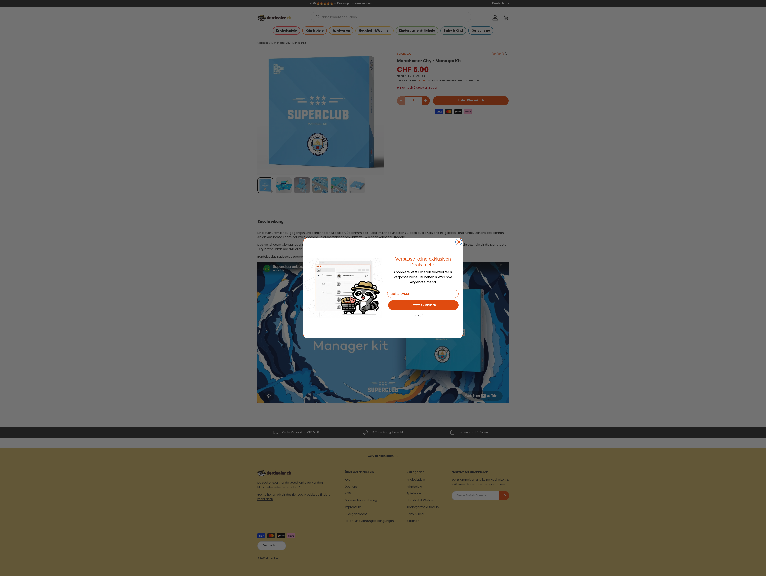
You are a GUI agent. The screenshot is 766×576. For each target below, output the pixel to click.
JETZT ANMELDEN (423, 305)
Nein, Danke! (423, 315)
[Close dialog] (459, 242)
